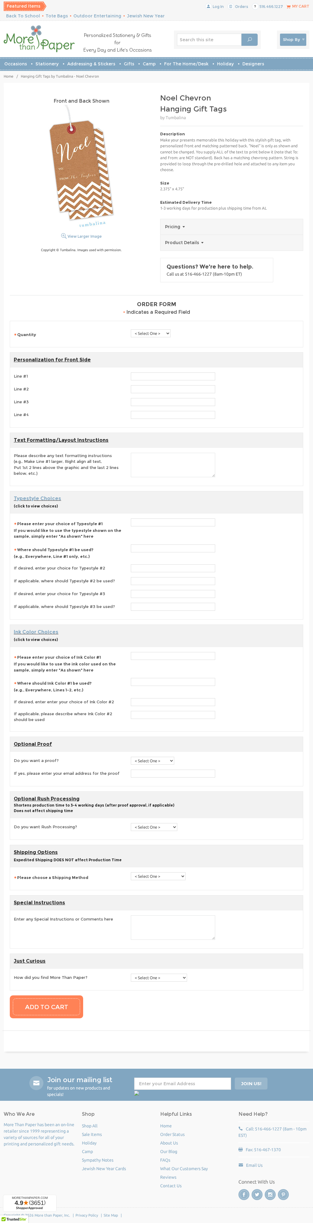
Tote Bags (57, 16)
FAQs (165, 1160)
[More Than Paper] (39, 38)
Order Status (172, 1134)
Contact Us (171, 1185)
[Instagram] (270, 1194)
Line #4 (21, 414)
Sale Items (92, 1134)
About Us (169, 1143)
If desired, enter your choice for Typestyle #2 (59, 568)
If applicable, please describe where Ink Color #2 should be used (63, 716)
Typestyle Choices (37, 498)
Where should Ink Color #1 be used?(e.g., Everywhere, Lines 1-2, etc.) (53, 686)
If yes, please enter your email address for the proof (67, 773)
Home (8, 76)
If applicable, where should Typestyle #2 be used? (64, 580)
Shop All (90, 1125)
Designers (253, 64)
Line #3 (21, 401)
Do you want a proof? (36, 760)
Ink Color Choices (36, 632)
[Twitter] (257, 1194)
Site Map (111, 1215)
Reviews (168, 1177)
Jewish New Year (146, 16)
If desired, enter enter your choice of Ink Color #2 (64, 701)
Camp (149, 64)
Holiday (225, 64)
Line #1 (21, 376)
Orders (241, 6)
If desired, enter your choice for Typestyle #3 (59, 593)
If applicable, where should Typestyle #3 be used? (64, 606)
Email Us (254, 1165)
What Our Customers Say (184, 1168)
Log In (218, 6)
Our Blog (168, 1151)
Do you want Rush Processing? (45, 826)
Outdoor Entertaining (97, 16)
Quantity (26, 334)
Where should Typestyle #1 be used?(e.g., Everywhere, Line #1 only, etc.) (54, 553)
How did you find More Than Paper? (50, 977)
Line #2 (21, 388)
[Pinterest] (283, 1194)
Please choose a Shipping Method (53, 877)
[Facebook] (243, 1194)
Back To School (23, 16)
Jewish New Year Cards (104, 1168)
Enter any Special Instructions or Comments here (63, 919)
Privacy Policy (86, 1215)
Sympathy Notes (97, 1160)
